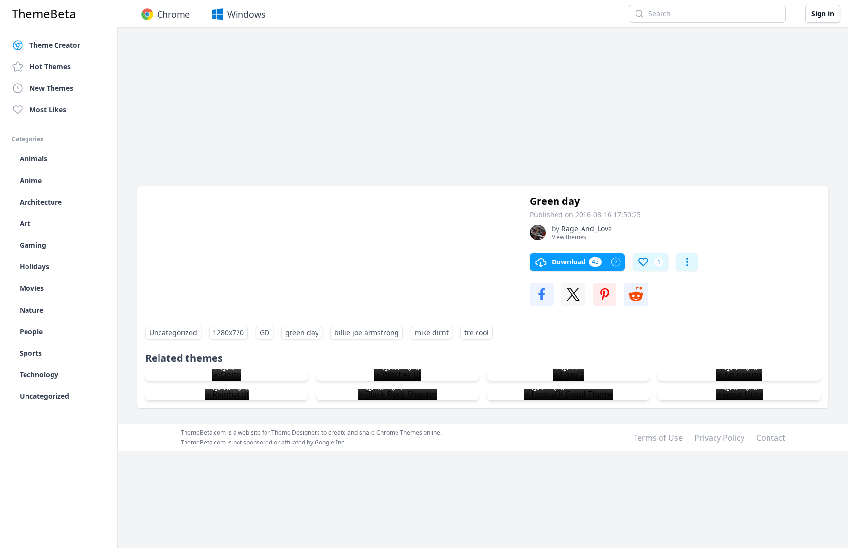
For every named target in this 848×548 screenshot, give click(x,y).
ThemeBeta (44, 14)
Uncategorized (173, 332)
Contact (770, 437)
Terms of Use (658, 437)
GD (264, 332)
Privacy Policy (719, 437)
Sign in (822, 13)
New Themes (51, 88)
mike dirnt (432, 332)
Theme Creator (54, 45)
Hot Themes (50, 66)
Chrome (173, 14)
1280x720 (228, 332)
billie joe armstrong (366, 332)
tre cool (476, 332)
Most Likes (47, 109)
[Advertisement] (431, 112)
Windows (246, 14)
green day (301, 332)
